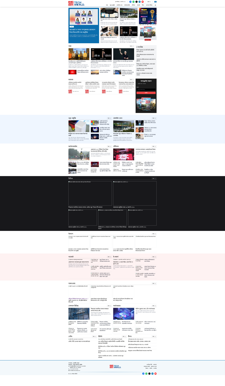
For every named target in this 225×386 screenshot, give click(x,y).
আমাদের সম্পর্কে (154, 366)
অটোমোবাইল (127, 5)
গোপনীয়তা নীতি (149, 364)
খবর (107, 5)
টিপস (143, 5)
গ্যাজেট (138, 5)
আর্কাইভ (151, 368)
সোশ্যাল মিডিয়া (149, 5)
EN (155, 1)
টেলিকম (133, 5)
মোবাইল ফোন (119, 5)
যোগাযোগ (155, 364)
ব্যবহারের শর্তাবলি (147, 366)
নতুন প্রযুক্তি (112, 5)
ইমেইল (138, 87)
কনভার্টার (155, 368)
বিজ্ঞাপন (147, 368)
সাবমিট (146, 93)
